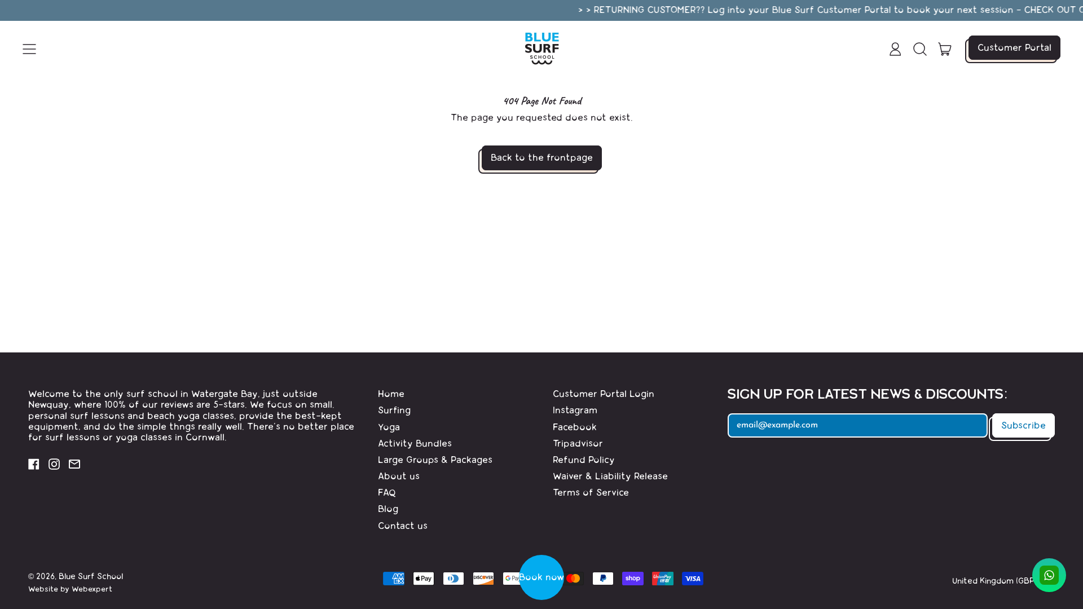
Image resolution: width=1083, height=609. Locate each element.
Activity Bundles (415, 443)
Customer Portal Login (603, 394)
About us (399, 476)
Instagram (575, 410)
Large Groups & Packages (435, 459)
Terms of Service (591, 492)
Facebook (575, 427)
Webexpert (92, 589)
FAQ (387, 492)
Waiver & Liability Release (610, 476)
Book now (541, 577)
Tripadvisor (578, 443)
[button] (920, 49)
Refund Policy (584, 459)
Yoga (389, 427)
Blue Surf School (91, 576)
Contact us (403, 525)
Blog (388, 509)
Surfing (394, 410)
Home (391, 394)
